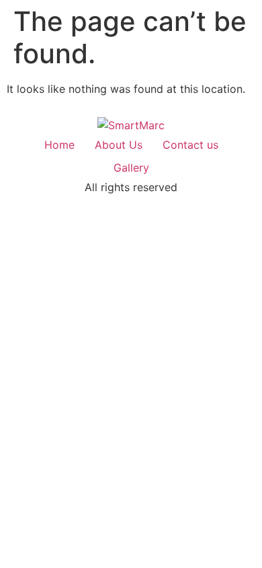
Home (59, 144)
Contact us (190, 144)
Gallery (131, 167)
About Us (118, 144)
